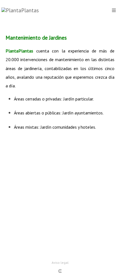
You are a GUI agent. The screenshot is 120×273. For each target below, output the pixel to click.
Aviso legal (60, 262)
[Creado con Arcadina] (60, 271)
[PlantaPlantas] (20, 10)
